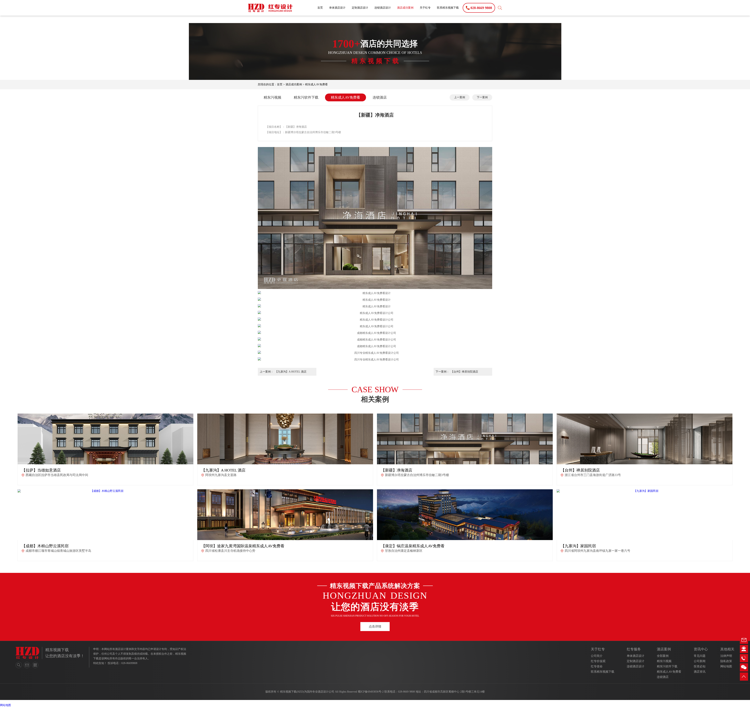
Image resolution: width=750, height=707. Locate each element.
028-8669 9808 (406, 691)
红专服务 (634, 649)
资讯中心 (701, 649)
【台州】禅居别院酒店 (464, 371)
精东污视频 (272, 97)
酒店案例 (664, 649)
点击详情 (375, 626)
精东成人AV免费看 (316, 84)
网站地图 (726, 666)
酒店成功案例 (405, 7)
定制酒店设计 (360, 7)
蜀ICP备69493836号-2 (371, 691)
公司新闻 (699, 661)
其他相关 (727, 649)
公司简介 (597, 655)
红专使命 (597, 666)
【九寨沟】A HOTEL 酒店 (290, 371)
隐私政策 (726, 661)
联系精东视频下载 (448, 7)
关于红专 (425, 7)
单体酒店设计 (337, 7)
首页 (320, 7)
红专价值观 (598, 661)
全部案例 (663, 655)
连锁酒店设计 (382, 7)
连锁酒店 (380, 97)
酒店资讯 (699, 671)
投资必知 (699, 666)
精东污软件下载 (306, 97)
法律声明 (726, 655)
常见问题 (699, 655)
